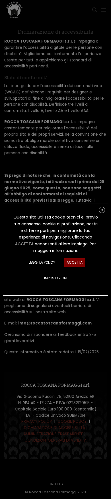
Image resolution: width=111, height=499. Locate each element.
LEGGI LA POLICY (42, 262)
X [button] (102, 209)
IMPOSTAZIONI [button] (55, 278)
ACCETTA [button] (75, 262)
